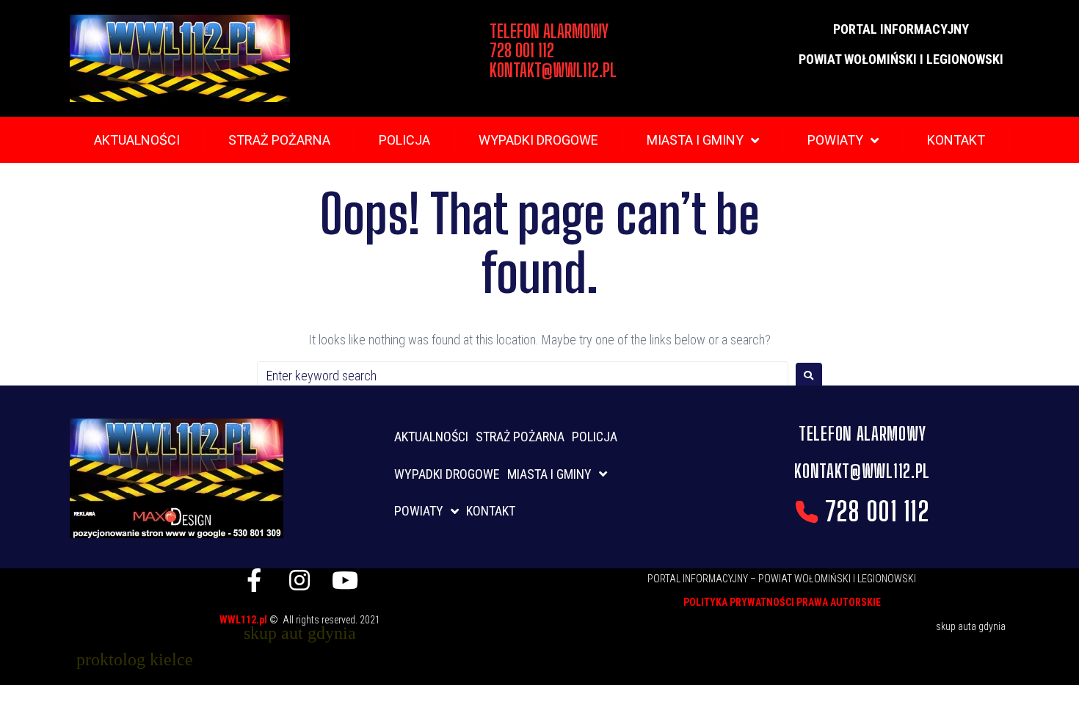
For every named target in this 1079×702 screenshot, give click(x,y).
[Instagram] (299, 580)
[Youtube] (345, 580)
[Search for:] (522, 375)
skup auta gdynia (971, 626)
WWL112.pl (244, 620)
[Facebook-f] (254, 580)
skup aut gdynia (300, 633)
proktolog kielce (134, 659)
